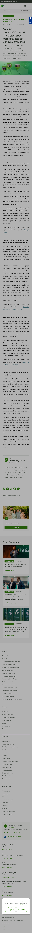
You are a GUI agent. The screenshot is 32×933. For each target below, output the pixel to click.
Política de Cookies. (20, 905)
